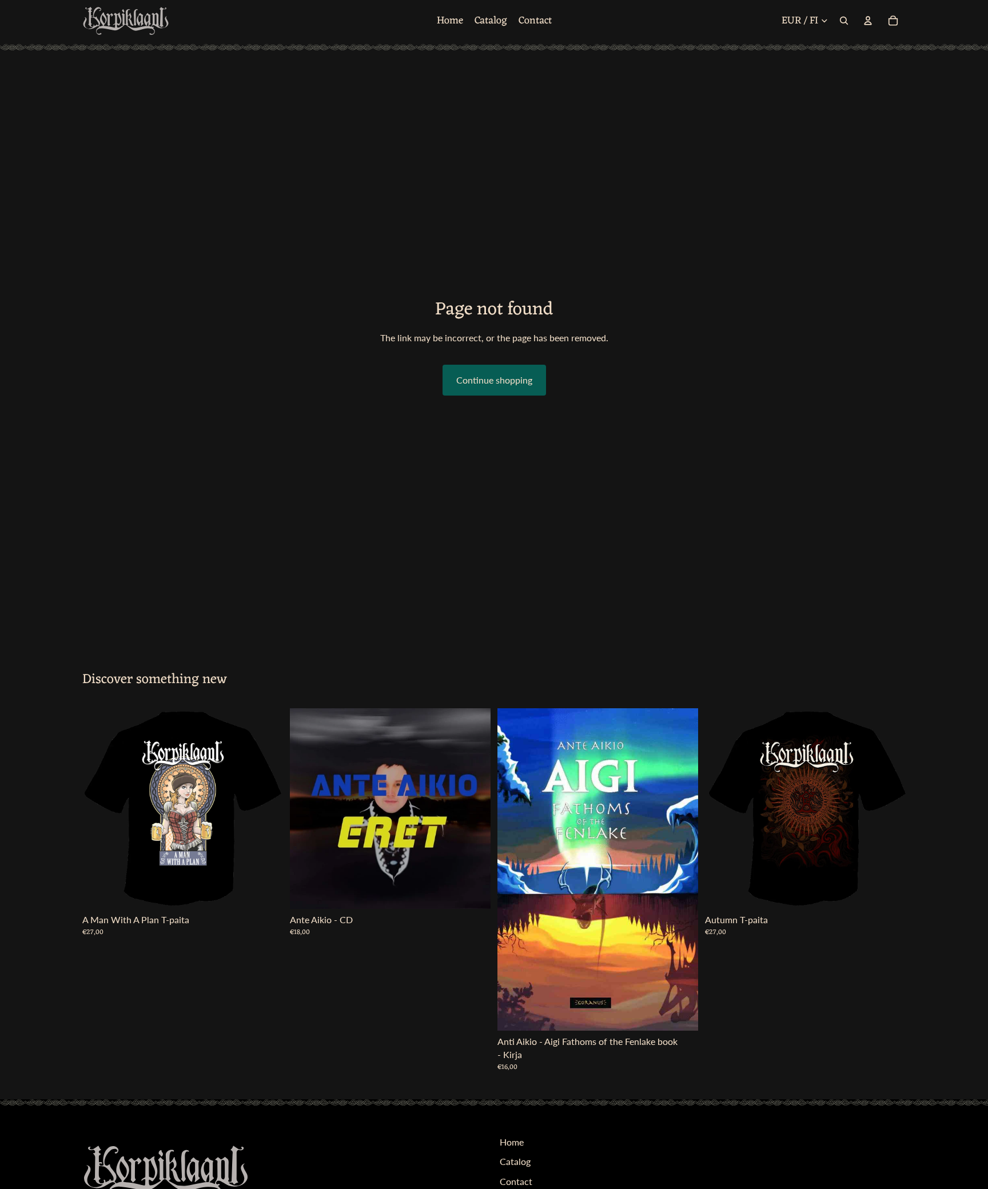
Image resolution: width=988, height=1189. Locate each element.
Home (512, 1141)
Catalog (515, 1161)
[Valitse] (265, 891)
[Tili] (868, 20)
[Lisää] (473, 891)
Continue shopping (494, 379)
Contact (516, 1180)
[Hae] (843, 20)
